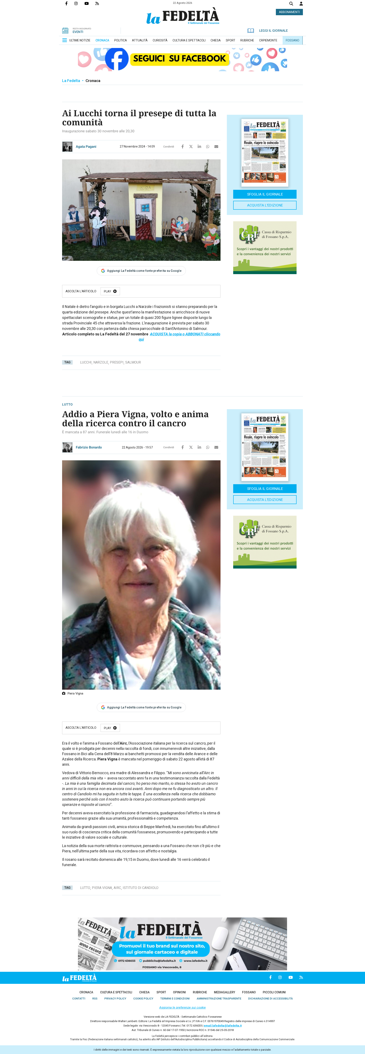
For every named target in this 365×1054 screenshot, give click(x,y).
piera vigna (102, 888)
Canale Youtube (89, 3)
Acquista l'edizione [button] (265, 205)
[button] (301, 3)
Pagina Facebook (69, 3)
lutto (85, 888)
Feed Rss (100, 3)
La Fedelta (71, 80)
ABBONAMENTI (289, 12)
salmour (133, 362)
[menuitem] (80, 40)
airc (117, 888)
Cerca (291, 4)
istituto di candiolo (140, 888)
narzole (100, 362)
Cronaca (93, 80)
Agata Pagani (86, 147)
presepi (117, 362)
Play (107, 291)
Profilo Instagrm (79, 3)
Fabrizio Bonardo (89, 447)
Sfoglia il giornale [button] (265, 194)
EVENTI (78, 32)
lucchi (86, 362)
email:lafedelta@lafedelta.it (223, 1025)
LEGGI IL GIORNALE (273, 31)
